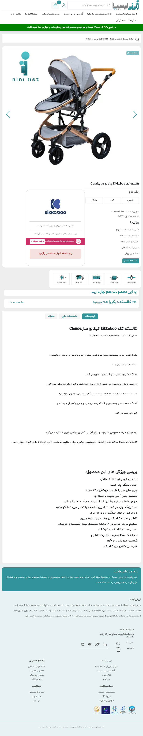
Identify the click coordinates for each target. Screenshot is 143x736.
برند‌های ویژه (31, 14)
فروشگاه (106, 696)
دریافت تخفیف (38, 241)
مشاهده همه (17, 303)
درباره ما (133, 21)
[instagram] (82, 644)
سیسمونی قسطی (51, 14)
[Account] (63, 5)
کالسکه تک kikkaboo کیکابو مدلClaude (103, 39)
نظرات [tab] (51, 316)
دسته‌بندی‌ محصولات (126, 14)
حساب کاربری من (37, 692)
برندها (37, 701)
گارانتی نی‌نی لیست (73, 14)
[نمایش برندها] (55, 206)
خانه (132, 39)
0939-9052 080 (118, 650)
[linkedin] (105, 644)
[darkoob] (89, 644)
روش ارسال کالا (37, 675)
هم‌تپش (120, 21)
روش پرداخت (37, 679)
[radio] (130, 199)
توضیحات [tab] (90, 316)
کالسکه (125, 39)
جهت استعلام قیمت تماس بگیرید (55, 254)
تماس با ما (16, 14)
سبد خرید (36, 696)
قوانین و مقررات (36, 671)
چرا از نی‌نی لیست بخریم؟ (99, 14)
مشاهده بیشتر (130, 261)
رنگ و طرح (134, 192)
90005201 (130, 649)
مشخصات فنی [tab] (70, 316)
